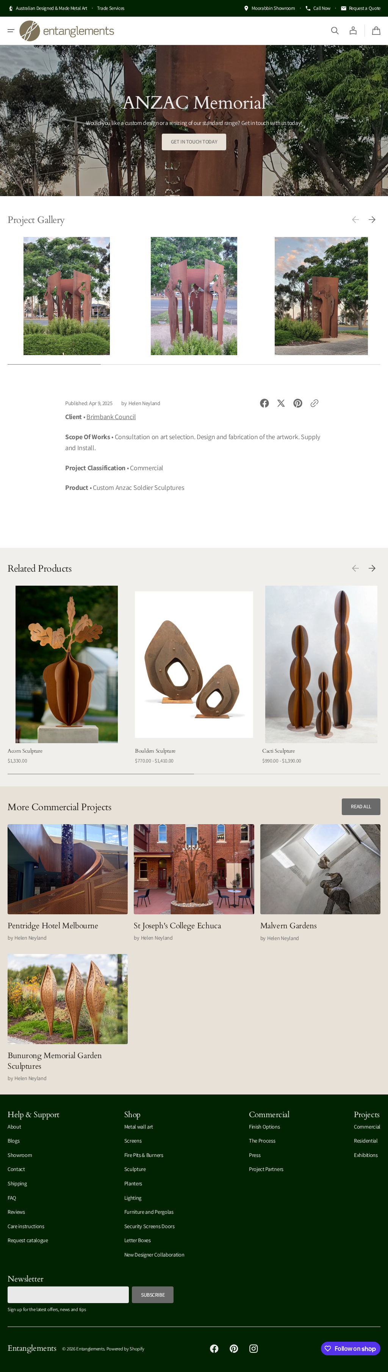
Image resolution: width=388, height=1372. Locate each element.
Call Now (321, 8)
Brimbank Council (111, 416)
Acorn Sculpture (25, 751)
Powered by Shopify (125, 1348)
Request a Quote (364, 8)
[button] (11, 30)
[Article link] (68, 883)
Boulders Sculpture (155, 751)
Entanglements (90, 1348)
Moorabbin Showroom (273, 8)
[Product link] (67, 675)
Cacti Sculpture (278, 751)
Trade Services (110, 8)
